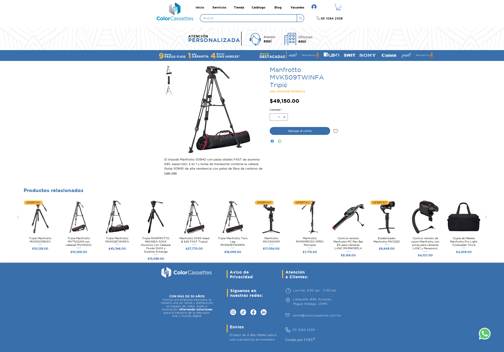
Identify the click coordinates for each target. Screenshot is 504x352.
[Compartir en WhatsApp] (279, 141)
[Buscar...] (300, 18)
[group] (252, 231)
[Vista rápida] (78, 217)
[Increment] (284, 117)
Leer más (170, 173)
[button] (338, 7)
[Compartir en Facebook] (272, 141)
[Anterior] (18, 217)
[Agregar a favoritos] (336, 131)
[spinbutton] (278, 117)
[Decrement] (272, 117)
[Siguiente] (486, 217)
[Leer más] (176, 18)
